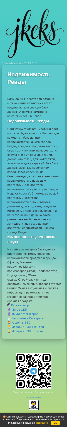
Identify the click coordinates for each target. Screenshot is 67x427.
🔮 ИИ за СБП (17, 309)
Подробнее (42, 422)
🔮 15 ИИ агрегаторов (22, 314)
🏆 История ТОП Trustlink (25, 331)
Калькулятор (19, 305)
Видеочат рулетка (33, 397)
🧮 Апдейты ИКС (19, 322)
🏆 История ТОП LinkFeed (25, 327)
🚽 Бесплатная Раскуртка (25, 318)
